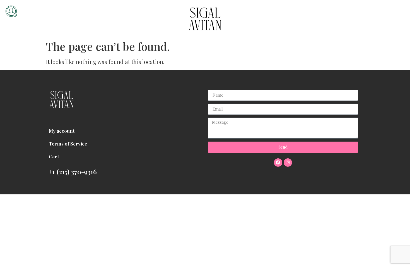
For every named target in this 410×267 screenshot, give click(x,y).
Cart (54, 156)
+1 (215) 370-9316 (73, 171)
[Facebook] (278, 162)
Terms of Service (68, 143)
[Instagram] (288, 162)
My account (62, 131)
